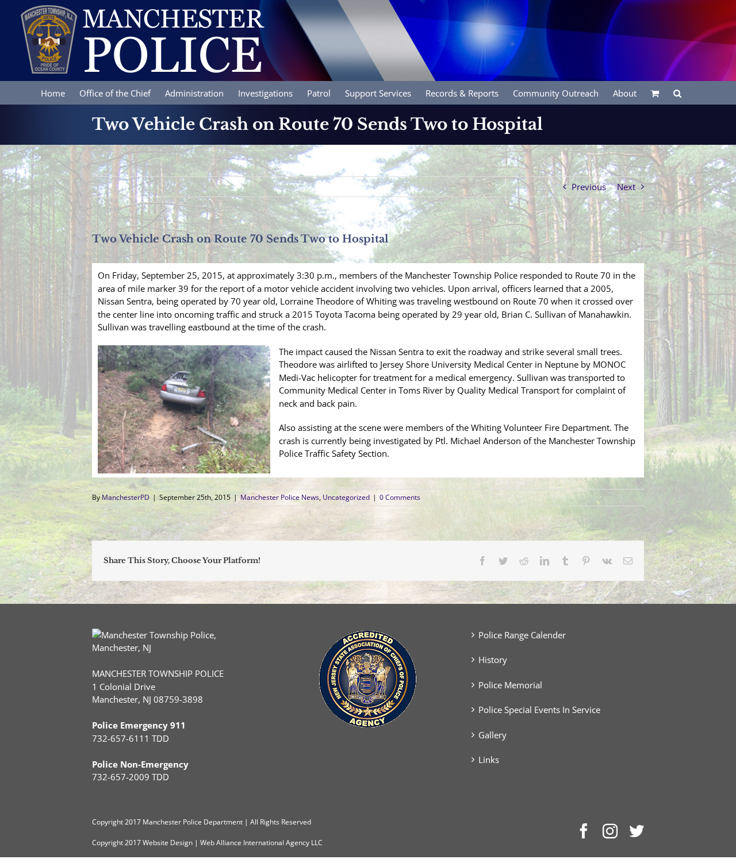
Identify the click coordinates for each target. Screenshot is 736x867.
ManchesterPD (126, 497)
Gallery (492, 735)
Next (626, 186)
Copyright (107, 822)
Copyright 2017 (116, 842)
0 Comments (399, 497)
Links (488, 759)
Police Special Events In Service (539, 709)
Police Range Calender (522, 635)
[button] (677, 92)
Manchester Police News (279, 497)
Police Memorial (510, 685)
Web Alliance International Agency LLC (261, 842)
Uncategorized (346, 497)
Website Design (168, 842)
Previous (589, 186)
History (492, 659)
